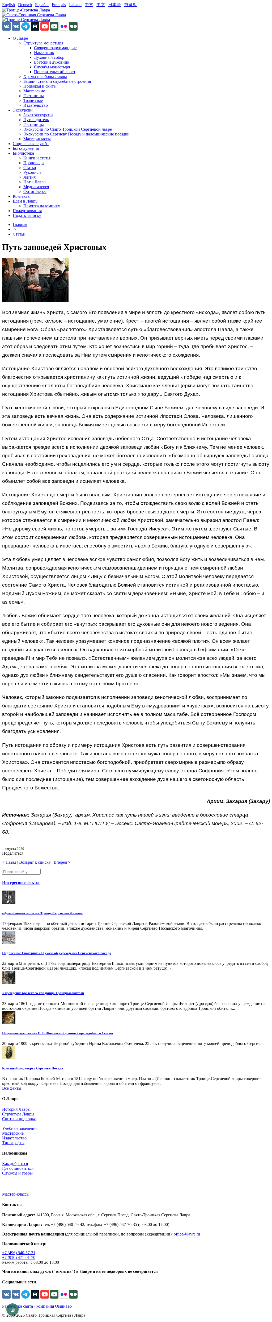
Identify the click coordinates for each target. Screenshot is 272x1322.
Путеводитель (36, 119)
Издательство (35, 105)
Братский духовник (51, 62)
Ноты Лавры (34, 182)
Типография (13, 1142)
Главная (20, 224)
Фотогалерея (34, 191)
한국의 (130, 4)
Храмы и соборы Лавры (45, 76)
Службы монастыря (52, 67)
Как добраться (15, 1163)
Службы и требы (17, 1173)
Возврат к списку (35, 862)
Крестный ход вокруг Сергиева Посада (32, 1068)
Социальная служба (31, 143)
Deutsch (25, 4)
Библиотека (23, 153)
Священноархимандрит (55, 48)
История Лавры (16, 1109)
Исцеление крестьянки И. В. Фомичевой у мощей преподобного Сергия (57, 1033)
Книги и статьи (37, 158)
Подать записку (27, 215)
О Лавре (20, 38)
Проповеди (33, 162)
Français (59, 4)
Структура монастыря (43, 43)
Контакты (22, 196)
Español (42, 4)
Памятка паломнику (41, 206)
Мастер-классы (37, 139)
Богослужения (26, 148)
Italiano (75, 4)
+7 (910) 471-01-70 (18, 1257)
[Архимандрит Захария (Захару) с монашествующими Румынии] (35, 300)
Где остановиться (17, 1168)
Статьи (29, 167)
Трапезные (33, 100)
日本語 (114, 4)
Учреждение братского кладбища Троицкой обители (43, 993)
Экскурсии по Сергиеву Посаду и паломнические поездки (76, 134)
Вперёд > (62, 862)
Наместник (44, 52)
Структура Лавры (18, 1114)
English (8, 4)
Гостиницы (33, 95)
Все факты (11, 1088)
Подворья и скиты (40, 86)
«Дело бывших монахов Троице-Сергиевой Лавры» (42, 913)
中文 (89, 4)
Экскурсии (23, 110)
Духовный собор (49, 57)
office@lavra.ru (187, 1234)
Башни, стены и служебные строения (57, 81)
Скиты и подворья (19, 1119)
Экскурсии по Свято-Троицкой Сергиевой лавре (67, 129)
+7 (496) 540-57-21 (18, 1252)
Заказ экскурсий (38, 115)
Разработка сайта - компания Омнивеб (37, 1306)
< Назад (9, 862)
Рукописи (32, 172)
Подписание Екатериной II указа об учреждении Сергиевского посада (56, 953)
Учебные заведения (19, 1128)
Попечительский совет (54, 71)
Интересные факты (21, 882)
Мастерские (34, 91)
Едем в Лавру (25, 201)
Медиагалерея (36, 186)
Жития (29, 177)
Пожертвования (27, 210)
